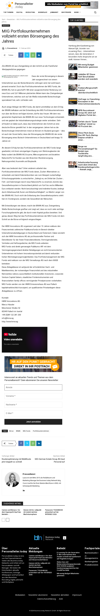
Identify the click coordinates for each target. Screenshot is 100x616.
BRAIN (18, 431)
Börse (11, 431)
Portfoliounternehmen (41, 431)
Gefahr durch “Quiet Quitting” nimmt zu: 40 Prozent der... (87, 124)
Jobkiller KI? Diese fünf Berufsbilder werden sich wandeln (88, 76)
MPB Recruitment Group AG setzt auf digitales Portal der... (87, 112)
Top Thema (71, 102)
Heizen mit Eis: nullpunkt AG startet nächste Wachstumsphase (32, 512)
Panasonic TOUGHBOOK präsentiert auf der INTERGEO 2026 (54, 512)
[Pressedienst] (3, 48)
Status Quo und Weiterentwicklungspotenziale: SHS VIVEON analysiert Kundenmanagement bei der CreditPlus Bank (69, 566)
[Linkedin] (39, 55)
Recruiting (72, 137)
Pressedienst (12, 48)
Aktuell (71, 39)
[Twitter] (27, 55)
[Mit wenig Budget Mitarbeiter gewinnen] (72, 67)
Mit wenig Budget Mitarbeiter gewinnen (88, 66)
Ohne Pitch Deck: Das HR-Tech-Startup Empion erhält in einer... (88, 136)
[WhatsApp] (33, 55)
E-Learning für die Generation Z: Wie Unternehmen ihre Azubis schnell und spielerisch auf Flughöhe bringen (69, 556)
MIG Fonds (26, 431)
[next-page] (7, 520)
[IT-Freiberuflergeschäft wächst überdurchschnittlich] (72, 87)
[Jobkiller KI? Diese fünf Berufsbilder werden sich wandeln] (72, 76)
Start (3, 19)
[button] (95, 12)
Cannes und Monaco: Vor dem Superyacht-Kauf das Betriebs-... (11, 512)
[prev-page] (3, 520)
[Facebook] (21, 55)
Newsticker (11, 19)
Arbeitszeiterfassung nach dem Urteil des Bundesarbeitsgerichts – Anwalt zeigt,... (88, 166)
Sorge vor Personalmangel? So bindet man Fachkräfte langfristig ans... (87, 151)
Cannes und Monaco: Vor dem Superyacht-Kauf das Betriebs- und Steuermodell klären (41, 558)
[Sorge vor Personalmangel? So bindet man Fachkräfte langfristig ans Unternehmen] (72, 148)
